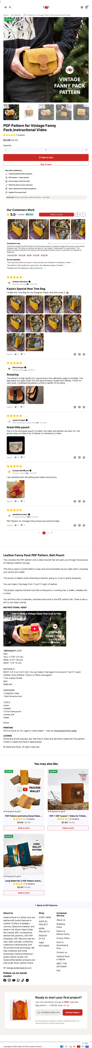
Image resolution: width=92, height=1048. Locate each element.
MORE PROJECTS (44, 930)
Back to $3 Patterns (46, 905)
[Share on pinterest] (84, 354)
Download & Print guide (65, 731)
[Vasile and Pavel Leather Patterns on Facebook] (4, 980)
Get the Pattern (72, 1012)
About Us (61, 920)
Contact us (62, 952)
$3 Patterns (16, 15)
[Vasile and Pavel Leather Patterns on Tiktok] (22, 980)
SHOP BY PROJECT (43, 923)
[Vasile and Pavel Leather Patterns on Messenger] (27, 980)
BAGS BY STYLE (43, 937)
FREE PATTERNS (44, 944)
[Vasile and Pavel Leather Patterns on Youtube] (13, 980)
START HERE (45, 917)
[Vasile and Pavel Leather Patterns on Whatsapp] (18, 980)
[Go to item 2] (39, 229)
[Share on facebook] (75, 354)
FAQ (58, 970)
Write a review (56, 214)
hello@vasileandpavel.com (17, 968)
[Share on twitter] (79, 354)
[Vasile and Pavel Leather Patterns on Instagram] (9, 980)
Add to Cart (24, 828)
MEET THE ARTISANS (62, 965)
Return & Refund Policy (63, 932)
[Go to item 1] (18, 229)
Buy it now (46, 164)
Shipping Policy (61, 925)
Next (85, 60)
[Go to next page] (52, 533)
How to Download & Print (62, 945)
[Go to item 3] (60, 229)
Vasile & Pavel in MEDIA (63, 958)
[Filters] (77, 214)
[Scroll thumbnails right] (82, 229)
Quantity (7, 145)
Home (5, 15)
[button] (9, 135)
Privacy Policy (63, 938)
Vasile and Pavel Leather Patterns (29, 1046)
